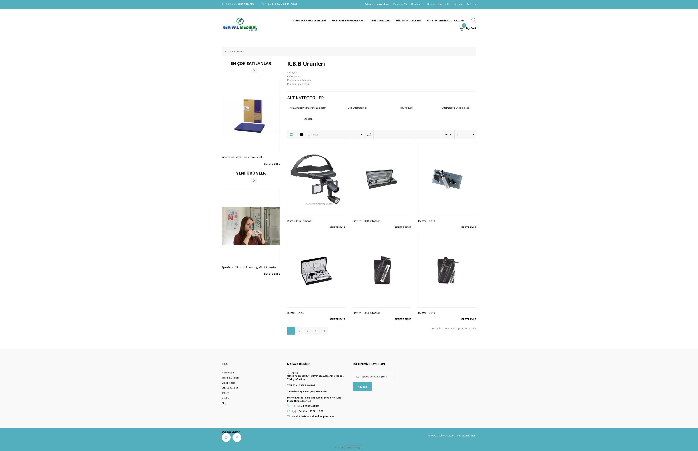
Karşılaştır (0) (400, 4)
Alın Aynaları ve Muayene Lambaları (308, 107)
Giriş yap (458, 4)
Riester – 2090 (426, 313)
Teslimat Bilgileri (230, 377)
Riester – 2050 (295, 313)
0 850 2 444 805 (245, 4)
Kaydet (362, 387)
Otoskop (308, 118)
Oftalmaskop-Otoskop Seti (455, 107)
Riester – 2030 (426, 221)
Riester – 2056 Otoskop (366, 313)
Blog (224, 403)
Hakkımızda (228, 372)
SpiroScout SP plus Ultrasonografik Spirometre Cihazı (253, 267)
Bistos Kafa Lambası (299, 221)
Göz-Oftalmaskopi (357, 107)
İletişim (225, 393)
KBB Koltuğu (406, 107)
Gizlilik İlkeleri (229, 382)
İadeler (225, 398)
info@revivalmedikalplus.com (316, 416)
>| (324, 330)
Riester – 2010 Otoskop (366, 221)
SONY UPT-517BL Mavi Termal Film (243, 157)
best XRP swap (353, 447)
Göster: (449, 134)
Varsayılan (313, 134)
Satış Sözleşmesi (230, 387)
